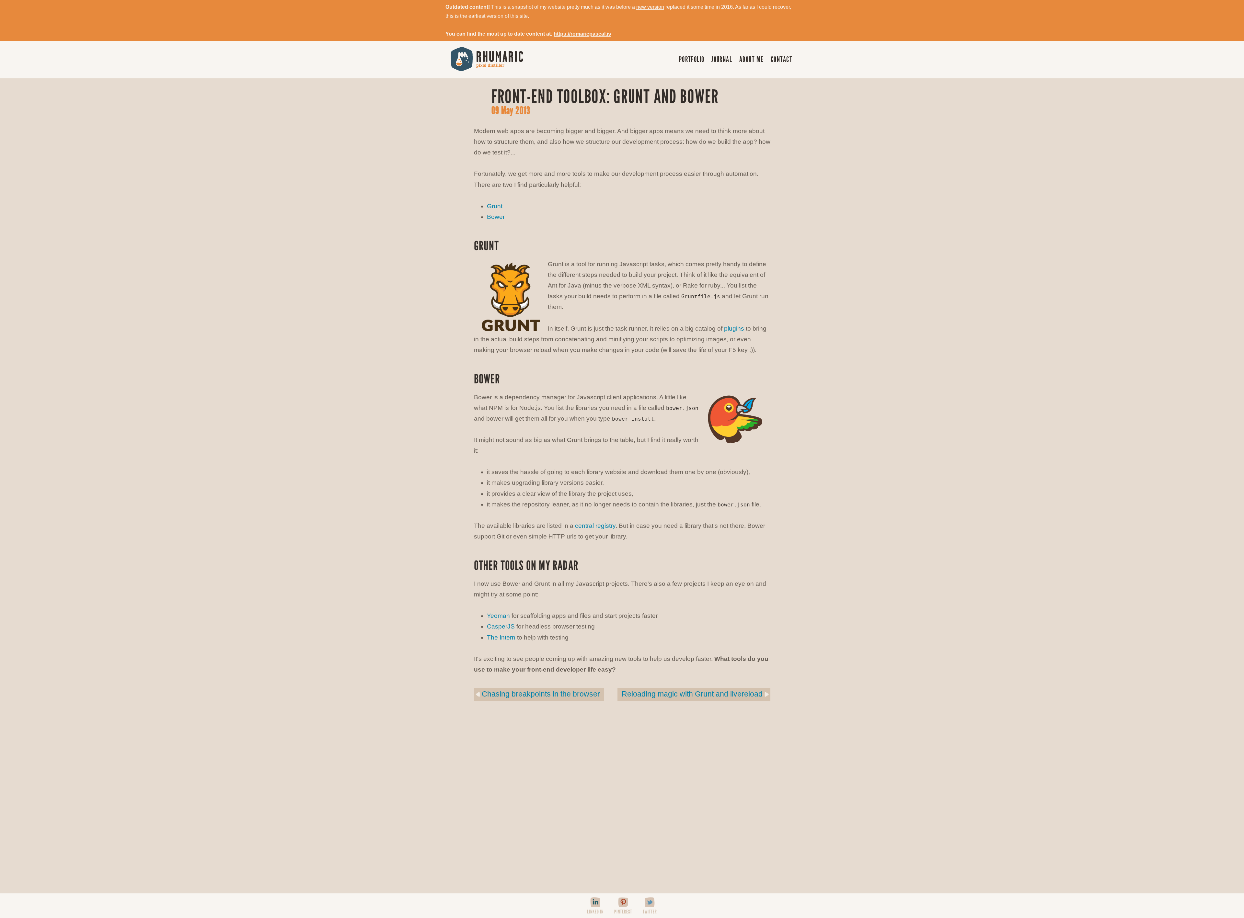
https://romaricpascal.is (582, 34)
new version (650, 7)
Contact (781, 59)
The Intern (501, 637)
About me (751, 59)
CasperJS (501, 626)
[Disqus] (622, 801)
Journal (721, 59)
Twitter (650, 912)
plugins (734, 328)
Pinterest (623, 912)
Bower (496, 216)
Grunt (494, 206)
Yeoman (498, 615)
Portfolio (692, 59)
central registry (595, 525)
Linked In (595, 912)
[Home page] (483, 58)
